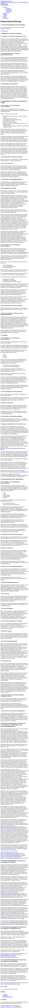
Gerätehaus (8, 8)
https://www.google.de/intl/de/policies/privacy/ (10, 854)
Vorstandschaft (9, 10)
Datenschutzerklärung (8, 996)
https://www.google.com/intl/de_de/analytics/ (10, 858)
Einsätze (5, 13)
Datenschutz (8, 1006)
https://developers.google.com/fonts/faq (9, 954)
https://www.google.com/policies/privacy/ (9, 957)
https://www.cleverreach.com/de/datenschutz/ (18, 471)
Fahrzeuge (8, 12)
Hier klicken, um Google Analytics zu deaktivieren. (14, 849)
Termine (5, 15)
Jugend (4, 16)
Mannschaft (5, 18)
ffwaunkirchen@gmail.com (6, 1)
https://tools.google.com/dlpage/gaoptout (9, 826)
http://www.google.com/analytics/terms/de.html (11, 855)
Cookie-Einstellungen (16, 1006)
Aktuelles (5, 14)
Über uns (5, 7)
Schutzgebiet (8, 9)
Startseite (5, 994)
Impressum (5, 30)
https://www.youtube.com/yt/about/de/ (9, 893)
